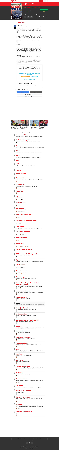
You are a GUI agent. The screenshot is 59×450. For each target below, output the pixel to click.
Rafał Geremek (24, 267)
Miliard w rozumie (20, 264)
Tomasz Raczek (19, 382)
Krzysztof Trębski (22, 234)
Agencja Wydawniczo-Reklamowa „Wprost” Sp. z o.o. (28, 446)
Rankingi (40, 438)
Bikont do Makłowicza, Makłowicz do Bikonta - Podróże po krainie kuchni (28, 283)
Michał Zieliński (19, 240)
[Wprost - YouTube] (32, 443)
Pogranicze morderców (22, 343)
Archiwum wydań (29, 7)
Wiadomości (23, 89)
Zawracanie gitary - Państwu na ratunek (26, 220)
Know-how (18, 303)
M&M (17, 163)
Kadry (17, 160)
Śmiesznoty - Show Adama (23, 397)
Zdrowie (25, 438)
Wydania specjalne (34, 7)
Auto (29, 438)
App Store (32, 85)
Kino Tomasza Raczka (21, 379)
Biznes (22, 438)
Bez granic (18, 326)
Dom (31, 438)
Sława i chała (19, 385)
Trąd (17, 196)
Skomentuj (36, 92)
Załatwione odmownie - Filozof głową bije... (27, 254)
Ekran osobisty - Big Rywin (23, 291)
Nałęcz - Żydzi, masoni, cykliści (24, 214)
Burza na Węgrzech (21, 173)
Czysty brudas (19, 360)
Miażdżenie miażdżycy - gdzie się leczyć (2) (27, 320)
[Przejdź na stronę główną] (10, 1)
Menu (17, 349)
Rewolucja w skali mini (22, 308)
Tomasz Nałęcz (19, 217)
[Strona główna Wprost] (13, 1)
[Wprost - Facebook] (27, 443)
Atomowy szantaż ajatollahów (23, 337)
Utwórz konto (44, 9)
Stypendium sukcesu (21, 271)
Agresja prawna (20, 208)
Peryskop (18, 146)
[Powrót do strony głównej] (11, 439)
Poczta (18, 155)
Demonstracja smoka (21, 331)
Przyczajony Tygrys (21, 277)
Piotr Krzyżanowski (19, 267)
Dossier (18, 150)
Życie (27, 89)
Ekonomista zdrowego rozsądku (24, 249)
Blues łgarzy (19, 354)
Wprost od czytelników (22, 135)
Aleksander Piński (22, 246)
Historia (38, 438)
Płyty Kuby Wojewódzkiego (23, 366)
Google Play (34, 85)
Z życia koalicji (20, 178)
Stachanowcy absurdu (21, 237)
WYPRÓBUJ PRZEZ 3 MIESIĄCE (26, 76)
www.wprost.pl (30, 448)
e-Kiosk (43, 16)
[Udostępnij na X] (15, 28)
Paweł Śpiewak (19, 205)
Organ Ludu (19, 404)
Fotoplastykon (19, 191)
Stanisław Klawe (19, 408)
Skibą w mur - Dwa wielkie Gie (24, 411)
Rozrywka (34, 438)
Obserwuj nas (28, 94)
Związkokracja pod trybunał (23, 231)
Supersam (18, 260)
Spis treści (25, 7)
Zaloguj (44, 11)
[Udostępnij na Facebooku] (15, 26)
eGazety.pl (37, 16)
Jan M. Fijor (27, 246)
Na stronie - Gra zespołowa (23, 140)
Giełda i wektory (20, 226)
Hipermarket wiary (21, 202)
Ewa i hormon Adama (21, 314)
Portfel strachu (20, 243)
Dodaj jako (28, 96)
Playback (18, 170)
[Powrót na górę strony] (47, 439)
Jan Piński (18, 234)
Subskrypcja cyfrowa (39, 7)
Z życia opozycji (20, 184)
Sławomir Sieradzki (23, 211)
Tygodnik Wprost (29, 4)
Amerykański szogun (21, 297)
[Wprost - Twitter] (29, 443)
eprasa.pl (40, 16)
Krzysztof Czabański (19, 223)
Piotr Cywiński (19, 211)
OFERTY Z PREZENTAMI (34, 76)
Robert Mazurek (19, 181)
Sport (27, 438)
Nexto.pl (46, 16)
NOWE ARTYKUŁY (29, 79)
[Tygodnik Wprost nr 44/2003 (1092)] (16, 11)
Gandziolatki (19, 373)
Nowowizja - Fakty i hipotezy (23, 390)
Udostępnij (23, 92)
